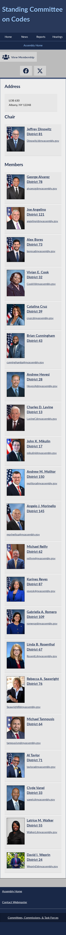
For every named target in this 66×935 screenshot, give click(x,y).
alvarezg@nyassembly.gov (42, 188)
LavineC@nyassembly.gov (42, 418)
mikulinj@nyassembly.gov (42, 453)
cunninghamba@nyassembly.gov (25, 362)
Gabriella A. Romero (42, 614)
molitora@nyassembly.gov (42, 483)
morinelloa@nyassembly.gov (23, 534)
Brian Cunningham (41, 338)
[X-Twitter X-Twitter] (40, 71)
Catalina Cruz (37, 308)
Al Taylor (34, 757)
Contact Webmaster (14, 902)
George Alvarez (38, 179)
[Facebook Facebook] (26, 71)
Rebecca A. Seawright (43, 681)
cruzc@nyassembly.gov (40, 318)
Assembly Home (33, 45)
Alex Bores (35, 242)
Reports (40, 36)
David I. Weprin (38, 857)
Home (8, 36)
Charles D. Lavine (40, 409)
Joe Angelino (36, 212)
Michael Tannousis (40, 721)
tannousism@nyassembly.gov (24, 742)
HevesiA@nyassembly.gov (42, 386)
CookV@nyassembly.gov (41, 283)
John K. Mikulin (38, 443)
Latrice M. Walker (40, 822)
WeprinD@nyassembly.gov (42, 866)
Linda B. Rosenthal (41, 646)
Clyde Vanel (36, 790)
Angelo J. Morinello (41, 508)
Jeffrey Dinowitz (39, 131)
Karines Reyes (37, 581)
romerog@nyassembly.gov (42, 623)
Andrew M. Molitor (41, 474)
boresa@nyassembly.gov (41, 251)
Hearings (57, 36)
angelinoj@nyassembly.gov (42, 221)
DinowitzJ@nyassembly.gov (43, 140)
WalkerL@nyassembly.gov (42, 832)
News (24, 36)
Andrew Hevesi (38, 376)
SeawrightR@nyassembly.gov (23, 706)
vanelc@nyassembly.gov (41, 799)
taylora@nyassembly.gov (41, 766)
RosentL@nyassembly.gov (42, 656)
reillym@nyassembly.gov (41, 558)
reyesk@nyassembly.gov (41, 591)
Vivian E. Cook (38, 274)
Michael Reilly (37, 549)
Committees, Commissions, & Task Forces (33, 917)
